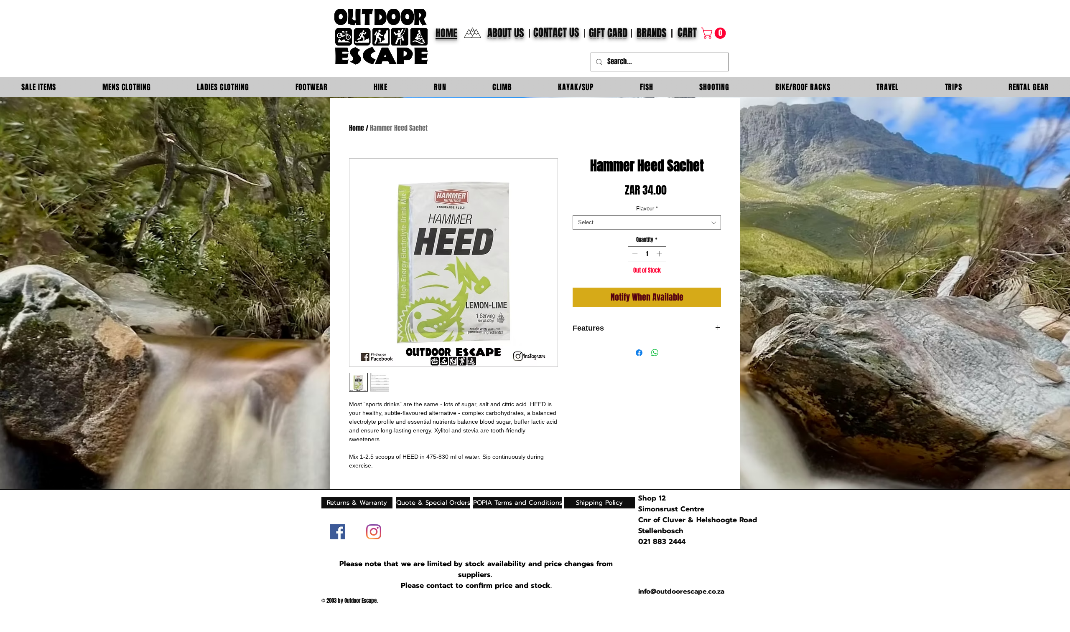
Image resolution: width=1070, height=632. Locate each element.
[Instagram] (373, 531)
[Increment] (660, 254)
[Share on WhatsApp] (655, 353)
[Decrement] (634, 254)
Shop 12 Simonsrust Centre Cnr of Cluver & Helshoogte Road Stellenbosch (697, 514)
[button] (715, 33)
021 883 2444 (661, 541)
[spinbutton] (647, 254)
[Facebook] (337, 531)
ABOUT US (505, 32)
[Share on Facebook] (639, 353)
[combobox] (647, 222)
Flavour (647, 208)
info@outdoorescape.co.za (681, 591)
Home (356, 128)
